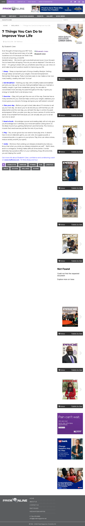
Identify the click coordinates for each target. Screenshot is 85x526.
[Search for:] (72, 20)
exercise (23, 164)
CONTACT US (21, 1)
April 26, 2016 (9, 41)
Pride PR (40, 16)
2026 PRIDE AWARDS (26, 16)
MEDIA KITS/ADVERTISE (45, 1)
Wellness (19, 41)
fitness (33, 164)
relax (6, 168)
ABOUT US (11, 1)
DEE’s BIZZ (12, 16)
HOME (3, 1)
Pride (4, 16)
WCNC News (60, 16)
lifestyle (49, 164)
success (15, 168)
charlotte (11, 164)
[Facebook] (71, 2)
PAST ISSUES (32, 1)
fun (40, 164)
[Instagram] (79, 2)
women (36, 168)
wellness (25, 168)
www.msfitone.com (11, 160)
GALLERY (50, 16)
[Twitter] (75, 2)
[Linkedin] (83, 2)
